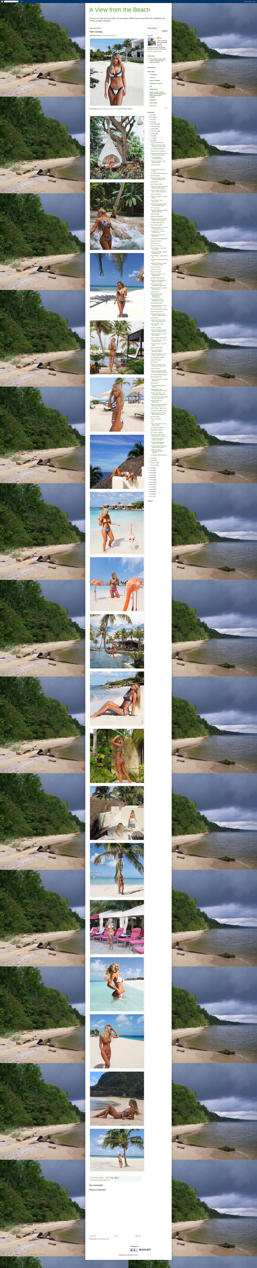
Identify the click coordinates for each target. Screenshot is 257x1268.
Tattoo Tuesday (155, 291)
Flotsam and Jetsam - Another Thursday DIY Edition (159, 264)
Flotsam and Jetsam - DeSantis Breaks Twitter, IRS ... (159, 211)
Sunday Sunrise (155, 243)
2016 (150, 482)
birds (99, 1180)
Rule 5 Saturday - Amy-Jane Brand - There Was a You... (159, 191)
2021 (150, 470)
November (154, 126)
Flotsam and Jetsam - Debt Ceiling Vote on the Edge (158, 145)
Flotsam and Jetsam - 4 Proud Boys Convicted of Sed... (159, 405)
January (153, 465)
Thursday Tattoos (155, 416)
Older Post (138, 1236)
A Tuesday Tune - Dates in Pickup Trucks (158, 231)
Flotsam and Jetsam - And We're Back (158, 235)
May (152, 140)
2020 (150, 472)
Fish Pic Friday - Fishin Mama (159, 408)
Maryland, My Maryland (157, 142)
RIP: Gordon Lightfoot (156, 432)
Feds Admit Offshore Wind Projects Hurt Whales (158, 443)
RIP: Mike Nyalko (155, 175)
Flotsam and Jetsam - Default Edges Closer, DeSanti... (158, 219)
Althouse (152, 77)
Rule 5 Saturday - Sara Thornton (157, 324)
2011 (150, 494)
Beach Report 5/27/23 (157, 184)
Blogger (136, 1255)
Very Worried (154, 362)
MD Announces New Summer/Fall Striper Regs (158, 284)
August (153, 133)
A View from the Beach (119, 9)
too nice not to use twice (109, 35)
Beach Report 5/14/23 (157, 311)
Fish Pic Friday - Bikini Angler (158, 337)
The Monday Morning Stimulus (159, 173)
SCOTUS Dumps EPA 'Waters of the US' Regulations (159, 204)
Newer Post (93, 1236)
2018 (150, 477)
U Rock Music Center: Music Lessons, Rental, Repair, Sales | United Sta (158, 60)
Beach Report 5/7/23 (156, 377)
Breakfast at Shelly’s (156, 241)
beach (95, 1180)
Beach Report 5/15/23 (157, 303)
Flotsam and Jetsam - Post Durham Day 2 (158, 274)
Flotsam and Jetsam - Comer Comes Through (158, 340)
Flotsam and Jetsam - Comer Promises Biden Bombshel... (159, 371)
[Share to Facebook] (116, 1178)
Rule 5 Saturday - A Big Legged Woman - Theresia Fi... (159, 397)
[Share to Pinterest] (118, 1178)
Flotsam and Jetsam (156, 245)
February (153, 462)
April (152, 458)
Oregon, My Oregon (156, 194)
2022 (150, 468)
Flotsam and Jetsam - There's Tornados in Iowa (159, 306)
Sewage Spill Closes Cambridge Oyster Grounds (159, 390)
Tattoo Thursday (155, 214)
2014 (150, 487)
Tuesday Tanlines (155, 165)
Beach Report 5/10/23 (157, 347)
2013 (150, 489)
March (153, 460)
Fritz (160, 38)
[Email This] (110, 1178)
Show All (166, 108)
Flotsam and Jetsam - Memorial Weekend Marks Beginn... (159, 187)
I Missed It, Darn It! (156, 269)
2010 (150, 496)
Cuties (102, 1180)
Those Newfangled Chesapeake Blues (157, 158)
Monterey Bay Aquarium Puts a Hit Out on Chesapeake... (159, 154)
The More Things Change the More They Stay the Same (159, 330)
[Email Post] (107, 1177)
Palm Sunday (154, 182)
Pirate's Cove (153, 103)
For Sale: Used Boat (156, 327)
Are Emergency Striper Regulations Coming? (157, 300)
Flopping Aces (154, 89)
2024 (150, 119)
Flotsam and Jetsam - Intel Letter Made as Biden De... (159, 393)
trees (109, 1180)
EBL (151, 86)
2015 (150, 484)
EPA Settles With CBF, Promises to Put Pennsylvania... (156, 295)
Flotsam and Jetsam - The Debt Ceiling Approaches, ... (159, 228)
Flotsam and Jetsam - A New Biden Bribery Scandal (158, 413)
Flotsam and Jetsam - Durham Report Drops (159, 288)
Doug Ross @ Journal (156, 83)
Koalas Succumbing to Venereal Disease (157, 350)
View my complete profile (154, 51)
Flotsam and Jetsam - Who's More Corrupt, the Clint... (158, 320)
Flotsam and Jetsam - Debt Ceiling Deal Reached (158, 178)
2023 (150, 122)
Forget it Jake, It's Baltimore (158, 151)
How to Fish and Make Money (159, 410)
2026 (150, 115)
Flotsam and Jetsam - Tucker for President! (158, 334)
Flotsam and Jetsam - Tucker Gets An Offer (158, 424)
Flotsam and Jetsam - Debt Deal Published (158, 161)
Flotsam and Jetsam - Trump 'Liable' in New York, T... (158, 354)
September (154, 131)
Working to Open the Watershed (156, 401)
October (153, 129)
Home (115, 1236)
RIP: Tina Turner (155, 208)
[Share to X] (114, 1178)
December (154, 124)
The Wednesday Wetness (158, 148)
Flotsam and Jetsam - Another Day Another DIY (159, 252)
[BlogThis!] (112, 1178)
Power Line (153, 105)
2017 (150, 479)
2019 (150, 475)
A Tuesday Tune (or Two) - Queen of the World (158, 439)
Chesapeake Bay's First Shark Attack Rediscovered (159, 446)
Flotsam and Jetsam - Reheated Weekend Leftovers (157, 451)
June (152, 138)
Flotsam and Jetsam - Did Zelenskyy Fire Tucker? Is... (159, 435)
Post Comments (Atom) (103, 1239)
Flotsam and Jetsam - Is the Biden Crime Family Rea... (158, 365)
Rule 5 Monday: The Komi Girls (109, 109)
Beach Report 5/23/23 (157, 225)
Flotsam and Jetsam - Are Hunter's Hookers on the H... (159, 314)
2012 (150, 491)
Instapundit (153, 100)
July (152, 136)
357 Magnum (153, 74)
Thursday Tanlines (156, 267)
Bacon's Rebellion (155, 80)
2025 (150, 117)
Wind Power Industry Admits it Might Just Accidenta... (159, 281)
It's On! (152, 421)
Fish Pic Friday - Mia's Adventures (156, 201)
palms (105, 1180)
